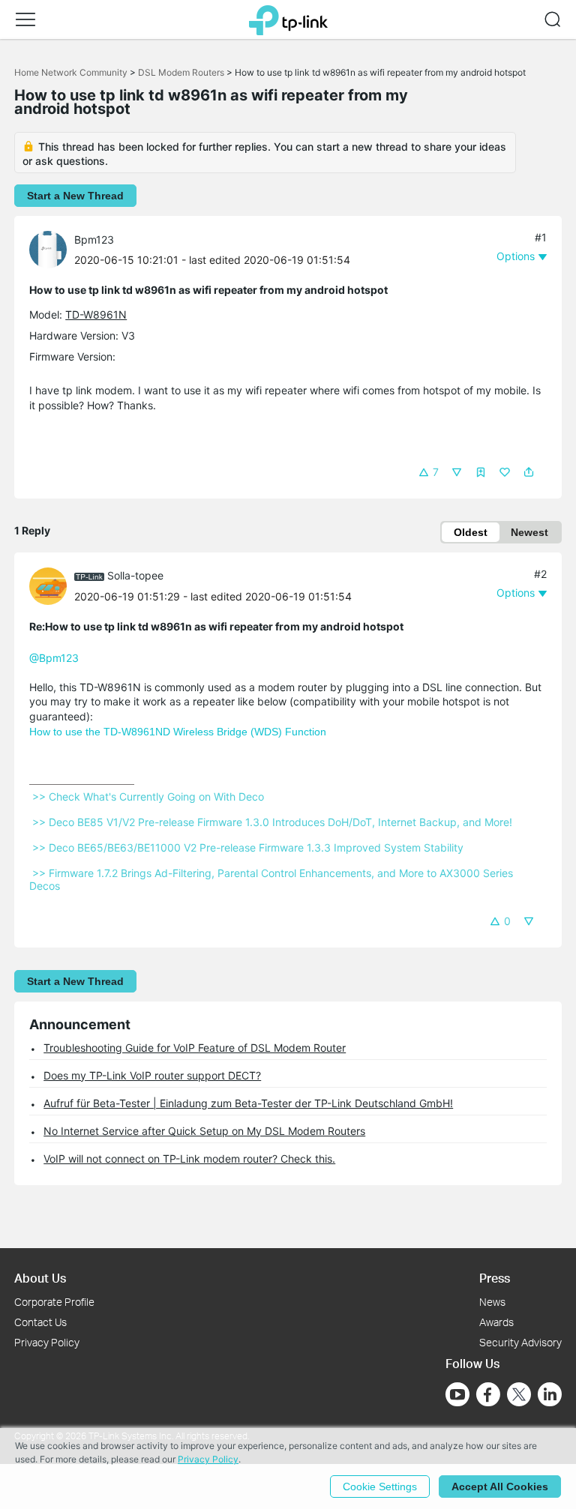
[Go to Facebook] (488, 1394)
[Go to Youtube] (458, 1394)
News (492, 1301)
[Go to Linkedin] (550, 1394)
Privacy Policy (47, 1342)
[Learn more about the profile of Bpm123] (51, 248)
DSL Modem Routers (181, 72)
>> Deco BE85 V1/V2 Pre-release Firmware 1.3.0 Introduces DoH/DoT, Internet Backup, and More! (272, 822)
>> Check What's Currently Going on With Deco (148, 796)
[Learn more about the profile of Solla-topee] (51, 584)
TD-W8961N (96, 314)
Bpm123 (94, 239)
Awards (496, 1322)
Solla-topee (135, 575)
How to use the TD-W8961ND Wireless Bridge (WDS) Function (177, 732)
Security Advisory (520, 1342)
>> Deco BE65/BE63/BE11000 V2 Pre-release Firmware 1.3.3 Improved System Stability (247, 847)
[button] (25, 19)
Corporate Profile (54, 1301)
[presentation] (48, 249)
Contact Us (40, 1322)
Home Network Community (71, 72)
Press (494, 1278)
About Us (40, 1278)
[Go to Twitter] (519, 1395)
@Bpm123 (54, 657)
